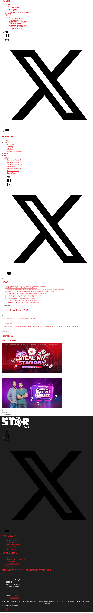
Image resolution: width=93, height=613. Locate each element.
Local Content (9, 566)
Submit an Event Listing (19, 22)
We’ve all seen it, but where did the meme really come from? (22, 302)
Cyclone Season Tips (18, 25)
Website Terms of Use (12, 564)
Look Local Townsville (19, 18)
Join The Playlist (10, 547)
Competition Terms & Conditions (15, 559)
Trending (13, 9)
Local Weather (15, 28)
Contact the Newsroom (19, 12)
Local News (14, 7)
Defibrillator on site (18, 26)
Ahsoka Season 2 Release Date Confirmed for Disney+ (21, 288)
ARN (6, 609)
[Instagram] (7, 41)
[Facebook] (7, 36)
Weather (13, 11)
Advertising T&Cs (11, 561)
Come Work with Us (11, 549)
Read (7, 6)
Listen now (6, 136)
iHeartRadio (8, 610)
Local (8, 17)
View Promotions (9, 340)
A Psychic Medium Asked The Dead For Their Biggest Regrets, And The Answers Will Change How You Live (36, 289)
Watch (8, 14)
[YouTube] (7, 131)
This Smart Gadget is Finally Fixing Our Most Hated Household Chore (25, 286)
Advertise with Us (11, 542)
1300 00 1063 (14, 598)
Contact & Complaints (12, 540)
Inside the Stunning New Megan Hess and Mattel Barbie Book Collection (26, 293)
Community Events (16, 20)
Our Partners (15, 23)
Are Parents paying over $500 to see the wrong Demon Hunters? (24, 295)
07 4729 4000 (14, 595)
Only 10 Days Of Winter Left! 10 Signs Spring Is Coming (21, 300)
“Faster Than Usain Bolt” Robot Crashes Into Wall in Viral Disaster (24, 296)
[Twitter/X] (48, 127)
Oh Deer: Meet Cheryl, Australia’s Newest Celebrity (20, 298)
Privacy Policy (10, 557)
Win (6, 15)
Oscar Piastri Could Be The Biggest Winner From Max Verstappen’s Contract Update (29, 291)
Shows (8, 4)
